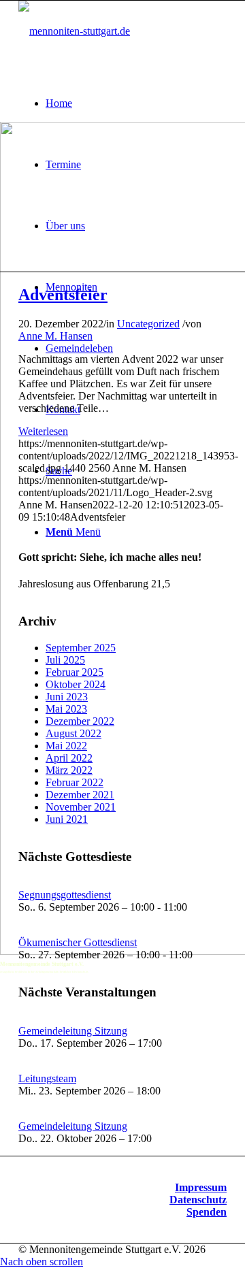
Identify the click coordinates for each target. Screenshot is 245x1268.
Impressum (201, 1187)
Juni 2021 (67, 819)
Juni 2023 (67, 696)
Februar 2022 (74, 782)
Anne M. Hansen (55, 336)
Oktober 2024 (75, 684)
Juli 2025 (65, 660)
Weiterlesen (43, 431)
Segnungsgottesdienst (64, 894)
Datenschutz (198, 1199)
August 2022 (73, 733)
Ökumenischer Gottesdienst (77, 942)
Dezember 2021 (80, 794)
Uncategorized (148, 323)
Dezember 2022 (80, 721)
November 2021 (81, 807)
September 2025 (81, 647)
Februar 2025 (74, 672)
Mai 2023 (66, 709)
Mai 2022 (66, 745)
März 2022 (69, 770)
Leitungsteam (47, 1078)
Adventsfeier (63, 295)
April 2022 (69, 758)
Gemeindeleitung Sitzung (72, 1031)
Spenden (206, 1212)
